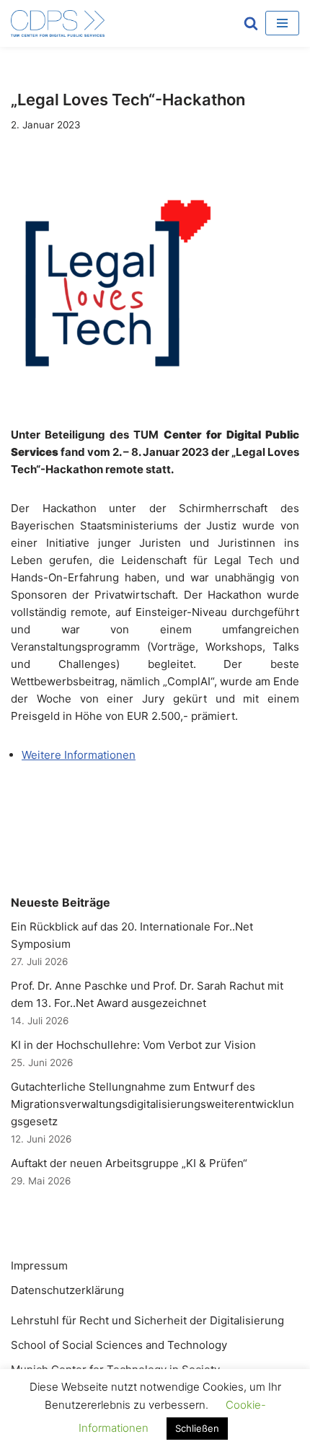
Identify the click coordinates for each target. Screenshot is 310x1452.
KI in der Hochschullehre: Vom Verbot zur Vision (133, 1045)
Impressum (39, 1265)
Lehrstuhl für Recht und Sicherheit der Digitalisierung (147, 1320)
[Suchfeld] (251, 23)
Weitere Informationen (79, 755)
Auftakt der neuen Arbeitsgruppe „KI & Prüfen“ (129, 1163)
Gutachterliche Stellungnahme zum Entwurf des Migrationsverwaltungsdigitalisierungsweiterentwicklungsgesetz (152, 1104)
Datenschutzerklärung (67, 1290)
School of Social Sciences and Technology (119, 1345)
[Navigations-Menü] (282, 23)
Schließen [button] (197, 1428)
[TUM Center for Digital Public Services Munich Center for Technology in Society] (58, 23)
